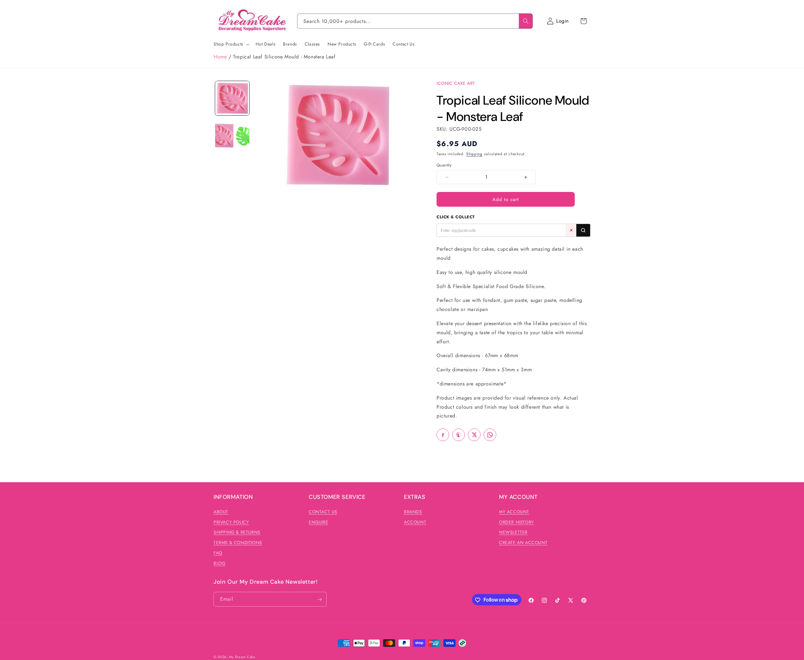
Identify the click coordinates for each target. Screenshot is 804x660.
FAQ (218, 553)
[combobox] (414, 21)
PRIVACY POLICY (231, 522)
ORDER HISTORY (516, 522)
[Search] (526, 21)
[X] (474, 434)
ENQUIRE (318, 522)
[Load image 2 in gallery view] (232, 135)
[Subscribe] (319, 599)
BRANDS (413, 511)
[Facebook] (443, 434)
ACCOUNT (415, 522)
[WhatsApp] (490, 434)
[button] (583, 21)
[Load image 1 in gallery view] (232, 98)
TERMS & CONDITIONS (238, 542)
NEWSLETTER (513, 532)
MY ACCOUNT (514, 511)
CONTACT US (323, 511)
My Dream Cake (242, 656)
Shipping (474, 154)
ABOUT (221, 511)
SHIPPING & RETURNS (237, 532)
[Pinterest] (458, 434)
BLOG (219, 563)
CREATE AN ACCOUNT (523, 542)
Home (220, 56)
